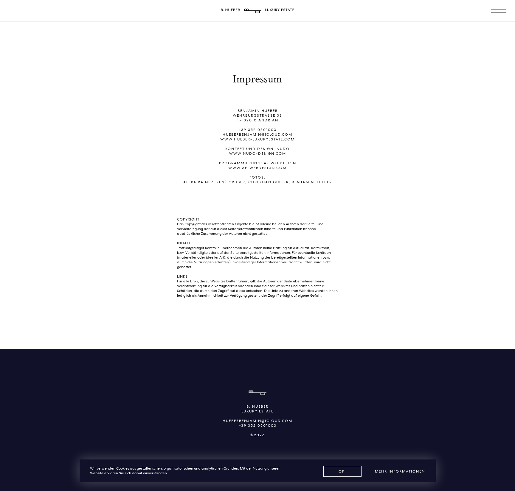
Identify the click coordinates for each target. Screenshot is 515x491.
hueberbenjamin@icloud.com (257, 134)
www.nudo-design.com (257, 153)
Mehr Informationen (400, 471)
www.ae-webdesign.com (257, 167)
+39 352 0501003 (258, 129)
